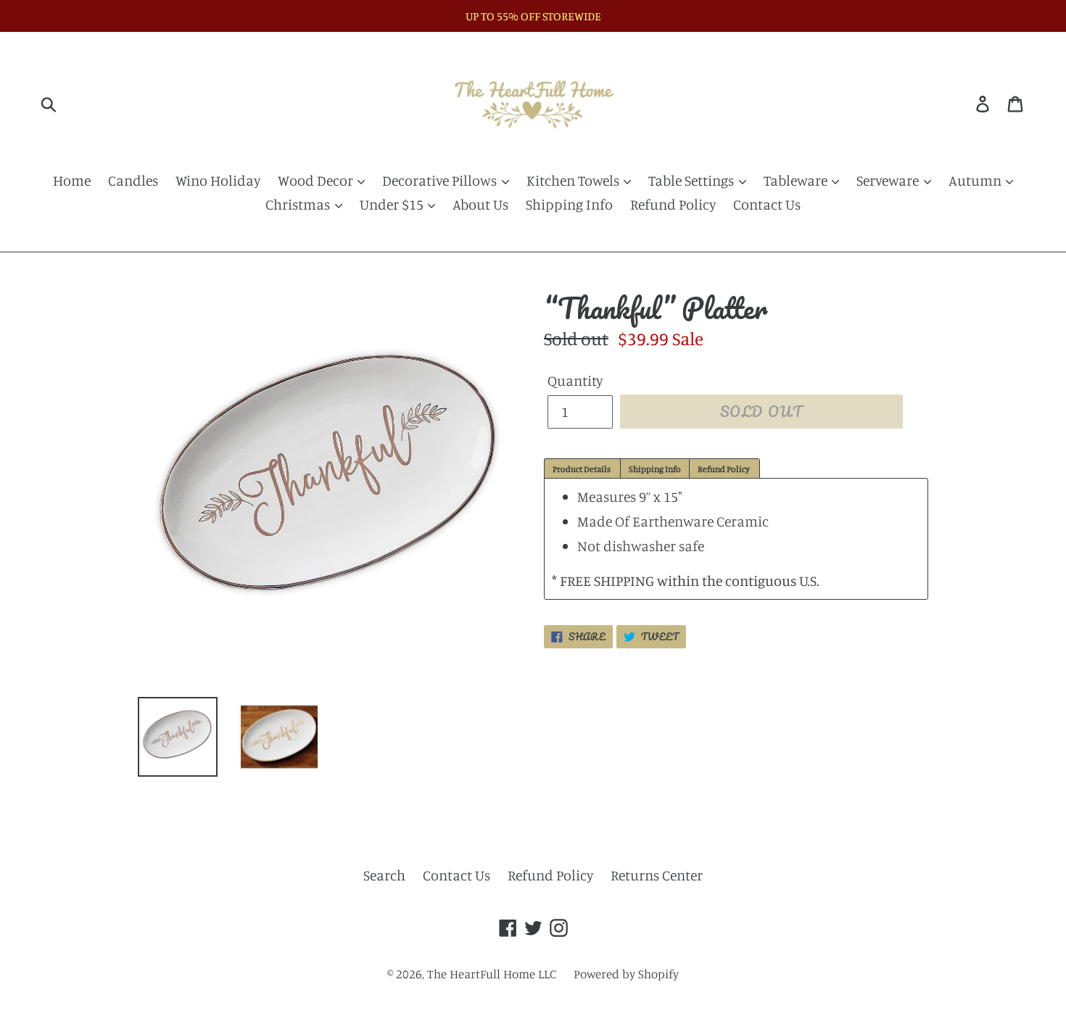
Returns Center (657, 875)
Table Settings (692, 180)
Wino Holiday (217, 180)
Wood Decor (317, 180)
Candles (133, 180)
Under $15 (393, 204)
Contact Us (767, 204)
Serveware (889, 180)
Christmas (299, 204)
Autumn (976, 180)
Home (72, 180)
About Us (480, 204)
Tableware (797, 180)
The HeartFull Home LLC (491, 973)
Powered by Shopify (626, 973)
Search (384, 875)
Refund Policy (673, 204)
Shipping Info (569, 204)
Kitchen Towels (574, 180)
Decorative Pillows (441, 180)
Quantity (575, 380)
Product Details (582, 468)
